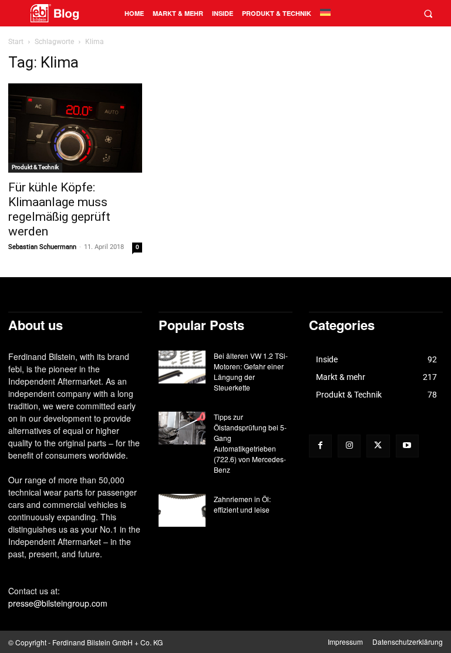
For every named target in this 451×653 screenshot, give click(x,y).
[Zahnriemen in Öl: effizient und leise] (182, 510)
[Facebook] (320, 446)
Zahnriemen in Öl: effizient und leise (242, 504)
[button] (427, 13)
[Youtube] (407, 446)
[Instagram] (349, 446)
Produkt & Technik (35, 167)
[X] (377, 446)
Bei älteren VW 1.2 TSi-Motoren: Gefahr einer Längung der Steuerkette (251, 371)
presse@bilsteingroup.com (57, 603)
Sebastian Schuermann (42, 247)
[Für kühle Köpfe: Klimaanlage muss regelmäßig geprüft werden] (75, 128)
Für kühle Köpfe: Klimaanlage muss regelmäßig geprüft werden (59, 209)
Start (15, 42)
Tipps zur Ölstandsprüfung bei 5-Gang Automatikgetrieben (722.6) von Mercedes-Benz (250, 443)
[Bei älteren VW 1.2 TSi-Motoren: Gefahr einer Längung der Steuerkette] (182, 367)
